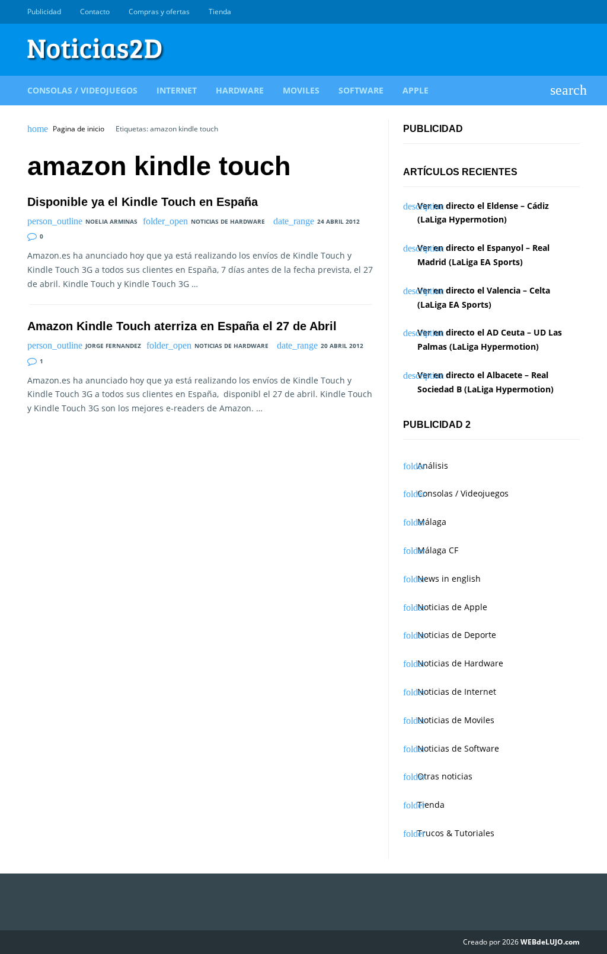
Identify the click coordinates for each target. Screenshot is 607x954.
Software (361, 90)
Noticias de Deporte (456, 634)
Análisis (432, 465)
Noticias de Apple (452, 607)
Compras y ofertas (159, 12)
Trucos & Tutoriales (455, 833)
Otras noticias (444, 776)
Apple (415, 90)
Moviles (301, 90)
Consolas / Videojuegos (82, 90)
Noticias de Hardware (228, 221)
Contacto (95, 12)
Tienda (220, 12)
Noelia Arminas (111, 221)
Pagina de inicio (78, 129)
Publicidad (44, 12)
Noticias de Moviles (455, 720)
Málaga (431, 521)
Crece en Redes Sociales (573, 12)
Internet (176, 90)
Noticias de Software (458, 748)
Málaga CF (437, 550)
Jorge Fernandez (113, 345)
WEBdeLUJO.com (550, 942)
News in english (449, 578)
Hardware (240, 90)
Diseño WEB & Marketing (559, 12)
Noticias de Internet (456, 691)
